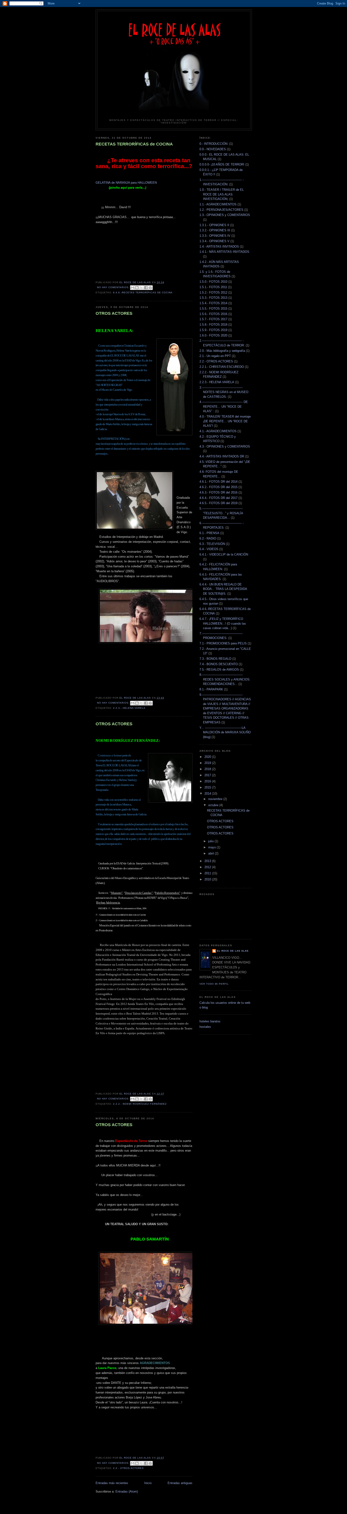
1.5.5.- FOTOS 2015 (213, 308)
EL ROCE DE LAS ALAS (233, 951)
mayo (212, 847)
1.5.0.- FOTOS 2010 (213, 281)
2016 (208, 781)
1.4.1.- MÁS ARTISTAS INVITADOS (224, 251)
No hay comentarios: (113, 287)
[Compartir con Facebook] (146, 287)
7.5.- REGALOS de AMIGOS (219, 669)
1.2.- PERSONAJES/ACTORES (221, 210)
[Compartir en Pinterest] (150, 287)
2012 (208, 867)
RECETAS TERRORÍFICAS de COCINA (134, 144)
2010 (208, 879)
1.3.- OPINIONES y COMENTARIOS (224, 215)
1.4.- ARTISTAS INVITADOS (219, 246)
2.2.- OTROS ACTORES (128, 1468)
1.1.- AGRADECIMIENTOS (218, 204)
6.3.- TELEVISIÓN (212, 544)
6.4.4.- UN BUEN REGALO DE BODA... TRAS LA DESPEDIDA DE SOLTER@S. (223, 589)
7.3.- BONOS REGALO (215, 658)
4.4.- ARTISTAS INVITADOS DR (221, 456)
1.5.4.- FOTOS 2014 (213, 303)
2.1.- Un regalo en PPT (215, 356)
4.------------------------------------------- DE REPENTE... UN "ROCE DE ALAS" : (223, 406)
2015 (208, 787)
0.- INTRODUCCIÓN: (213, 143)
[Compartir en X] (141, 287)
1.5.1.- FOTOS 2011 (213, 287)
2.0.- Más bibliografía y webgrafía (222, 351)
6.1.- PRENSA (209, 533)
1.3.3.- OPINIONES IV (214, 235)
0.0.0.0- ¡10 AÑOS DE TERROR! (221, 164)
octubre (213, 805)
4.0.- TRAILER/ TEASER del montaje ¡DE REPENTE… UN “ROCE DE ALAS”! (225, 421)
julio (211, 841)
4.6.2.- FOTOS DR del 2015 (218, 487)
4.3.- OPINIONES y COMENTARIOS (224, 446)
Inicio (148, 1483)
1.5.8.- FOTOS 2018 (213, 324)
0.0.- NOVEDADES (212, 149)
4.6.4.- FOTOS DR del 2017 (218, 498)
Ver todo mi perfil (214, 984)
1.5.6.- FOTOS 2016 (213, 314)
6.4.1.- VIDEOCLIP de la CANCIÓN (223, 554)
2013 (208, 861)
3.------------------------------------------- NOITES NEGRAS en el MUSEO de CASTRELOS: (223, 392)
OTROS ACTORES (114, 313)
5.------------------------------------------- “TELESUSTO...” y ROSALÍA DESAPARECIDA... (221, 513)
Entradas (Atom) (126, 1491)
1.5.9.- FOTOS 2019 (213, 330)
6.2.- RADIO (207, 538)
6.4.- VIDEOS (208, 549)
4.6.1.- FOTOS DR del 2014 (218, 481)
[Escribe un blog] (137, 287)
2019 (208, 763)
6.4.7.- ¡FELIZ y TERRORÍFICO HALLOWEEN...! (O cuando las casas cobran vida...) (222, 623)
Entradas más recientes (112, 1483)
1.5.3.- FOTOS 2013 (213, 297)
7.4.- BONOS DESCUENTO (218, 664)
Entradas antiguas (180, 1483)
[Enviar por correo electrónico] (132, 287)
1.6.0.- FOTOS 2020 (213, 335)
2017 (208, 775)
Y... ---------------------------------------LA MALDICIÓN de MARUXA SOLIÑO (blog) (225, 732)
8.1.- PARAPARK (211, 689)
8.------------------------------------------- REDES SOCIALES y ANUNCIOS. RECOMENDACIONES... (224, 679)
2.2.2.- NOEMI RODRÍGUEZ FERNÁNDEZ (139, 1104)
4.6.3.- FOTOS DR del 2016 (218, 492)
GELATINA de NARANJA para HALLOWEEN (126, 182)
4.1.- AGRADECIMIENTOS (218, 431)
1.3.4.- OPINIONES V (214, 241)
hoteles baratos (209, 1021)
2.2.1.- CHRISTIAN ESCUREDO (221, 367)
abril (211, 853)
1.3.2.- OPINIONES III (214, 230)
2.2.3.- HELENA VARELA (129, 708)
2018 (208, 769)
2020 (208, 757)
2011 (208, 873)
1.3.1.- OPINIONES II (214, 225)
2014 (208, 793)
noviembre (215, 799)
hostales (205, 1027)
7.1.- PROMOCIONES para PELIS (223, 643)
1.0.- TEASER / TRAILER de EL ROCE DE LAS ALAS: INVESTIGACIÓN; (221, 194)
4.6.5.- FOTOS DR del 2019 (218, 503)
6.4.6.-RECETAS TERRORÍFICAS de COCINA (143, 292)
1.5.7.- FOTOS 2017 (213, 319)
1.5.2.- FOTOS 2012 (213, 292)
